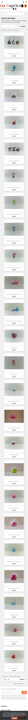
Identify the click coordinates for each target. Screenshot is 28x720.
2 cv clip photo (14, 80)
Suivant (23, 679)
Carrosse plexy (14, 668)
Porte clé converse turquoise (14, 321)
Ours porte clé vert (14, 481)
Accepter (14, 718)
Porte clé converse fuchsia (14, 294)
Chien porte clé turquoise (14, 401)
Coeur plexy (14, 374)
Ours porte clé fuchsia (14, 535)
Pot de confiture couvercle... (14, 187)
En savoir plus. (22, 716)
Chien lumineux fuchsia (14, 588)
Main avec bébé (14, 615)
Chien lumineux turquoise (14, 561)
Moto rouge (14, 107)
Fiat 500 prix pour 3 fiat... (14, 54)
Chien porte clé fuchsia (14, 428)
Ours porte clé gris (14, 454)
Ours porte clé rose (14, 508)
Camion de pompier (14, 134)
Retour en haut (19, 684)
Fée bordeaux (14, 348)
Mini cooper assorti (14, 160)
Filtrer (22, 26)
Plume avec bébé (14, 641)
